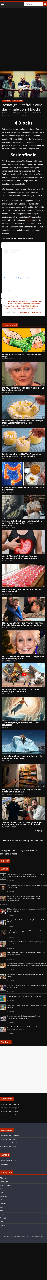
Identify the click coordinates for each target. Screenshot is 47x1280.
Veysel (27, 116)
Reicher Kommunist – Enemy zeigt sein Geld (21, 840)
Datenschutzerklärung (8, 1160)
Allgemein (3, 1178)
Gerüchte (3, 1196)
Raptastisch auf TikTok (8, 1115)
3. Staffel (38, 113)
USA (1, 1222)
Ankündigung (17, 101)
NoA (1, 1211)
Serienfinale (21, 116)
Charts (2, 1189)
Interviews (3, 1200)
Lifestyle (3, 1203)
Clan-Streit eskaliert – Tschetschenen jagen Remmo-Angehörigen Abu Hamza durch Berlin (23, 1017)
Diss (1, 1192)
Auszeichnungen (6, 1185)
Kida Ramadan (11, 116)
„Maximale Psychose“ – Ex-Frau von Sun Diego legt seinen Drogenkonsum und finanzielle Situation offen (25, 875)
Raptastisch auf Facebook (9, 1104)
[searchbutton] (45, 4)
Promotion (3, 1218)
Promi (2, 1214)
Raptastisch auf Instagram (9, 1108)
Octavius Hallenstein (25, 113)
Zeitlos (2, 1225)
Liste (1, 1207)
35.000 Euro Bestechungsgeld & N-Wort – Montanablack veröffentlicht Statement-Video (25, 932)
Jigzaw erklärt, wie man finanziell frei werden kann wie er (25, 996)
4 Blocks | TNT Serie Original (30, 312)
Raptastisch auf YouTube (9, 1111)
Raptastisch (6, 101)
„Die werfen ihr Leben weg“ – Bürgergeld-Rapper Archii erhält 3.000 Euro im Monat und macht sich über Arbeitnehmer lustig (27, 965)
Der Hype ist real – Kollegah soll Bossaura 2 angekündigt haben (20, 852)
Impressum (4, 1164)
